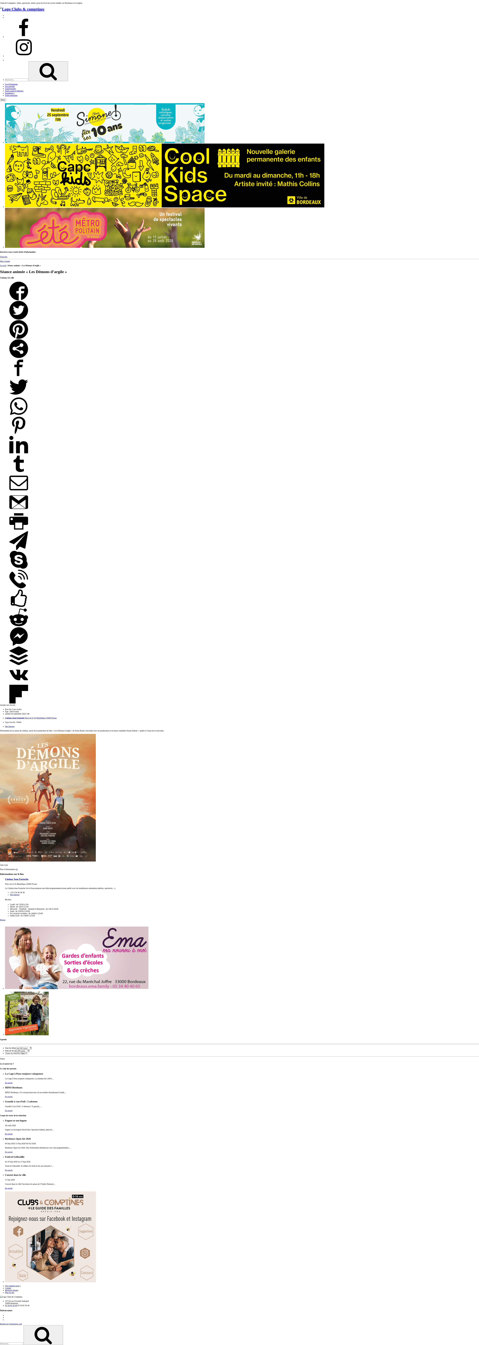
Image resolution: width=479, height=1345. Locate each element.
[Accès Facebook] (23, 37)
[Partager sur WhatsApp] (18, 415)
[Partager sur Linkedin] (18, 453)
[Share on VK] (18, 684)
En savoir (8, 1083)
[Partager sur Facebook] (18, 300)
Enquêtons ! (9, 93)
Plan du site (9, 1293)
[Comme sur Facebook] (18, 607)
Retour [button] (2, 920)
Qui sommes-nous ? (13, 1286)
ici (17, 869)
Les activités (10, 86)
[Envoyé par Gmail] (18, 511)
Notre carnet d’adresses (14, 91)
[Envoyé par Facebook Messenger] (18, 645)
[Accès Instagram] (23, 56)
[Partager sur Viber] (18, 588)
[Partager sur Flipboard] (18, 703)
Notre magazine (11, 95)
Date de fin (9, 1051)
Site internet (9, 726)
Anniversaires (10, 89)
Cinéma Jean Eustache (16, 879)
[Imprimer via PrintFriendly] (18, 530)
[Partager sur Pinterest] (18, 338)
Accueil (3, 265)
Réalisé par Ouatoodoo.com (11, 1324)
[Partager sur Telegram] (18, 549)
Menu (3, 100)
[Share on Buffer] (18, 664)
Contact (8, 1288)
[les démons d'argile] (48, 861)
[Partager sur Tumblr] (18, 472)
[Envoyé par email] (18, 492)
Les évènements (11, 84)
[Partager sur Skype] (18, 568)
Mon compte (5, 261)
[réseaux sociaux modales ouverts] (18, 357)
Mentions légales (11, 1290)
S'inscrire (3, 257)
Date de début (10, 1048)
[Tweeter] (18, 319)
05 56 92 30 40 (11, 1305)
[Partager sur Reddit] (18, 626)
